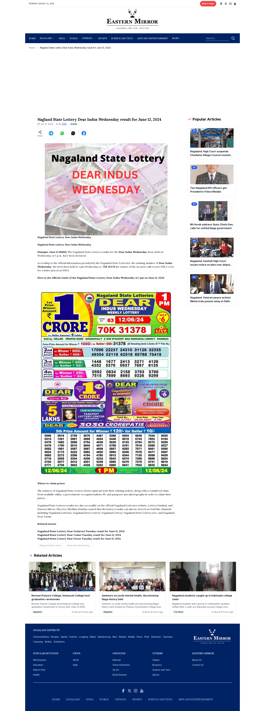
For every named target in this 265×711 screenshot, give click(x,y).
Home (32, 38)
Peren (139, 636)
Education (38, 665)
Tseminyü (168, 636)
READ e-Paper (208, 4)
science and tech (122, 38)
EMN (64, 124)
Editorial (117, 660)
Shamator (156, 636)
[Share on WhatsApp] (62, 133)
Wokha (48, 641)
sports (102, 38)
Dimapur (55, 636)
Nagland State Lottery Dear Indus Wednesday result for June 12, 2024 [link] (75, 47)
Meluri (93, 636)
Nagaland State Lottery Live (140, 512)
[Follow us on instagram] (230, 3)
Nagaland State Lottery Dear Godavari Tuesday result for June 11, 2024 (81, 531)
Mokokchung (104, 636)
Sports (155, 674)
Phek (146, 636)
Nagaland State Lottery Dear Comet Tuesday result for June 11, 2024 (79, 534)
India (62, 38)
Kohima (73, 636)
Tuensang (38, 641)
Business (157, 665)
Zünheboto (59, 641)
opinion (87, 38)
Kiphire (64, 636)
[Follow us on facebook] (221, 3)
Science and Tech (161, 669)
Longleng (83, 636)
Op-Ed (116, 669)
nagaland (46, 38)
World (73, 38)
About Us (197, 660)
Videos (155, 660)
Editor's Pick (39, 669)
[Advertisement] (132, 83)
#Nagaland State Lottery (50, 545)
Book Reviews (120, 674)
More (175, 38)
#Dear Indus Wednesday (78, 545)
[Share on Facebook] (84, 133)
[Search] (233, 38)
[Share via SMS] (73, 133)
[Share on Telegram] (51, 133)
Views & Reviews (121, 665)
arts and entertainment (152, 38)
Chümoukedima (41, 636)
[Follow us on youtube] (235, 3)
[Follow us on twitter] (226, 3)
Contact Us (198, 665)
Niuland (122, 636)
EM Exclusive (39, 660)
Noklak (131, 636)
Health (36, 674)
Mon (115, 636)
